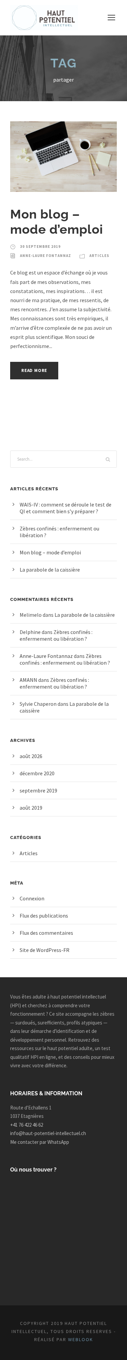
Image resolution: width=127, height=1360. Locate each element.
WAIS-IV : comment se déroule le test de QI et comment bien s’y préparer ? (65, 508)
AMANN (28, 679)
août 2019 (31, 807)
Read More (34, 370)
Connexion (32, 898)
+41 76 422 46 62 (26, 1125)
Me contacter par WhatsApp (39, 1142)
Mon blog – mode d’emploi (56, 221)
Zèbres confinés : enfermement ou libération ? (56, 635)
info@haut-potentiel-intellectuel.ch (48, 1133)
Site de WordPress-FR (44, 950)
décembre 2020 (37, 773)
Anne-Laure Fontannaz (45, 255)
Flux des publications (44, 915)
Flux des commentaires (46, 932)
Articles (99, 255)
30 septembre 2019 (40, 246)
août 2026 (31, 756)
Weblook (80, 1339)
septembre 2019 (38, 790)
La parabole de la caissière (50, 569)
